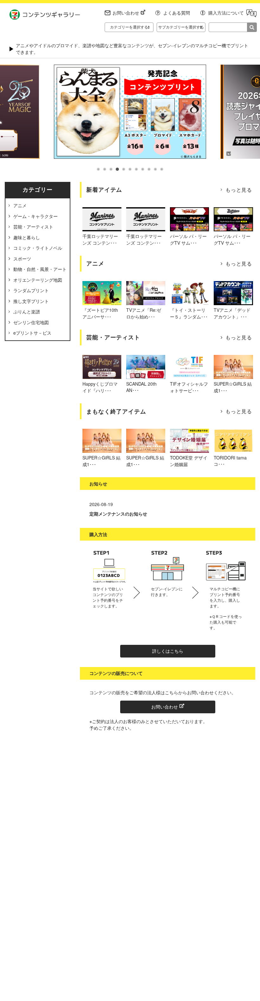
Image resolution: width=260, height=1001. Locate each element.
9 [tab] (149, 169)
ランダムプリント (31, 290)
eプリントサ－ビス (32, 333)
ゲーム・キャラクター (35, 216)
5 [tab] (123, 169)
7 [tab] (136, 169)
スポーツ (22, 258)
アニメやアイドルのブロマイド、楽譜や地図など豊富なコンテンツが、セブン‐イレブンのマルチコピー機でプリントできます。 (132, 48)
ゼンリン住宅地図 (31, 322)
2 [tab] (104, 169)
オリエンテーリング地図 (37, 280)
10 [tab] (155, 169)
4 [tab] (117, 169)
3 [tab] (111, 169)
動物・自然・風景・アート (40, 269)
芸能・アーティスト (33, 226)
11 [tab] (161, 169)
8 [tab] (142, 169)
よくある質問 (176, 13)
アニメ (20, 205)
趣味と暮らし (26, 237)
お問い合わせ (126, 13)
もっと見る (238, 189)
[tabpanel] (130, 112)
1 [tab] (98, 169)
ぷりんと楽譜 (26, 311)
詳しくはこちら (167, 651)
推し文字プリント (31, 301)
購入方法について (226, 13)
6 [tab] (130, 169)
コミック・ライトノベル (37, 248)
